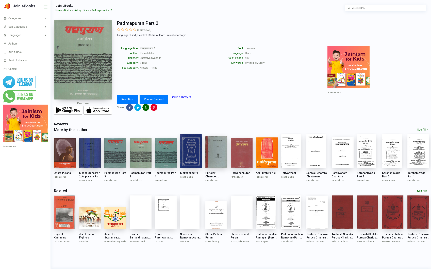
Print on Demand (153, 99)
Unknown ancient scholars (62, 241)
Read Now (127, 99)
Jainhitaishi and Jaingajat (137, 241)
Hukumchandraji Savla (115, 241)
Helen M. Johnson (315, 241)
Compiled (84, 241)
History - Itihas (148, 67)
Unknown (159, 241)
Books (143, 62)
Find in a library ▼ (181, 97)
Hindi (248, 53)
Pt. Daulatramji (212, 241)
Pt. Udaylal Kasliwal (240, 241)
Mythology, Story (255, 62)
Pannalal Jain (147, 53)
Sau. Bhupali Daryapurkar (262, 241)
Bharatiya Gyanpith (150, 58)
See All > (422, 129)
